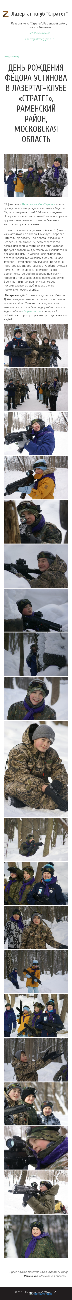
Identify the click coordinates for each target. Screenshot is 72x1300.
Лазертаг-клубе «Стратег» (38, 204)
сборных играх (31, 311)
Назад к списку (11, 56)
